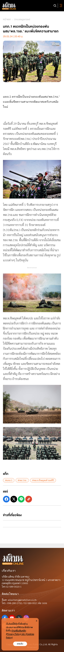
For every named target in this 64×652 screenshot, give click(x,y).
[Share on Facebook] (6, 499)
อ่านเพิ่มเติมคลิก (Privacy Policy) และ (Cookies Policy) (20, 634)
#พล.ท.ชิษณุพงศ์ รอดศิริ (43, 480)
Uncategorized (22, 19)
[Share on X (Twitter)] (13, 499)
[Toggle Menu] (60, 5)
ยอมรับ (20, 644)
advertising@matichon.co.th (22, 599)
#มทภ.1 (8, 480)
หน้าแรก (7, 19)
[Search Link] (55, 5)
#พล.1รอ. (22, 480)
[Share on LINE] (21, 499)
